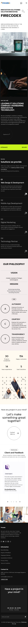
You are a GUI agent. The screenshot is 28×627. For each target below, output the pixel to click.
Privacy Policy (4, 560)
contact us (13, 596)
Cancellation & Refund (6, 558)
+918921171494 (4, 579)
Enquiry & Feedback (6, 552)
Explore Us (6, 134)
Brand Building (4, 550)
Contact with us (12, 433)
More (14, 299)
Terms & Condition (5, 563)
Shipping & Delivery (6, 555)
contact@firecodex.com (7, 576)
